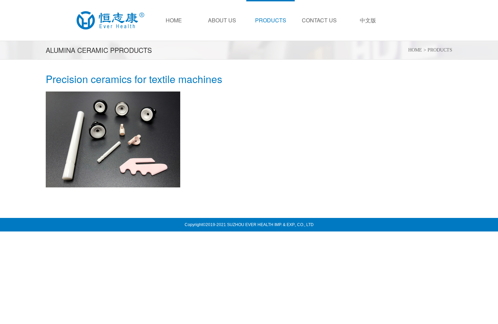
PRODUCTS (440, 50)
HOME (415, 50)
